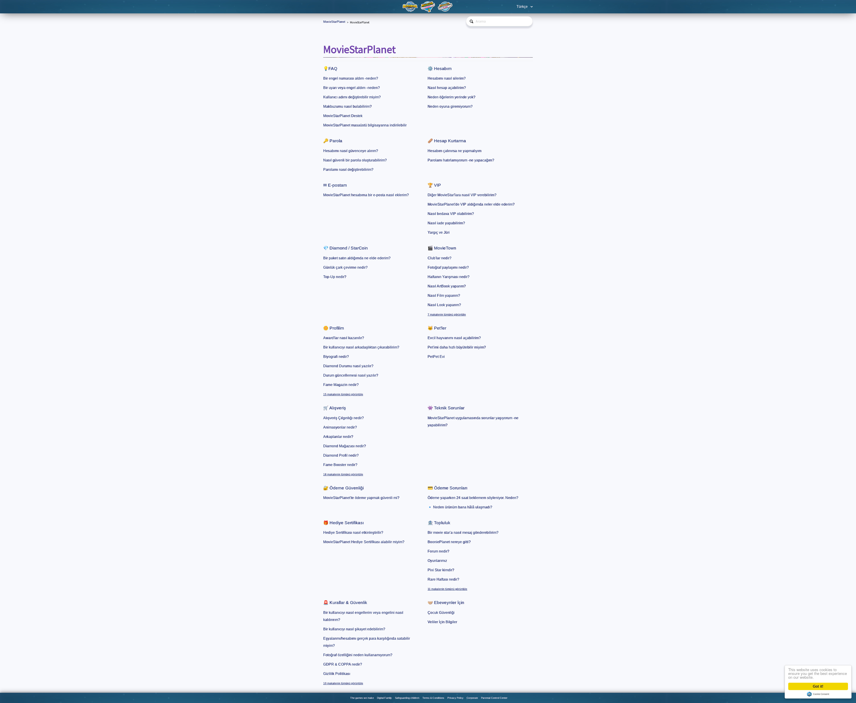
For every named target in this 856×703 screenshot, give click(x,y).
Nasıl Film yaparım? (444, 295)
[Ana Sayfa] (411, 6)
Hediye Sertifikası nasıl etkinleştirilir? (353, 532)
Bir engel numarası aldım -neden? (350, 78)
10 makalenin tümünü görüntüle (343, 683)
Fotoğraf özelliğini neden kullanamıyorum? (357, 655)
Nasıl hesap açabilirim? (447, 88)
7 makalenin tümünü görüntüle (447, 314)
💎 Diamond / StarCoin (345, 248)
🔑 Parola (332, 140)
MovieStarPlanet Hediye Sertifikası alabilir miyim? (363, 542)
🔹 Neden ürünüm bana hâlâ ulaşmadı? (460, 507)
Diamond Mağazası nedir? (344, 446)
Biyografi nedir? (336, 357)
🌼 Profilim (333, 328)
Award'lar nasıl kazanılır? (343, 338)
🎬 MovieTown (442, 248)
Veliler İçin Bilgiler (442, 622)
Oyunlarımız (437, 561)
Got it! (818, 686)
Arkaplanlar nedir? (338, 437)
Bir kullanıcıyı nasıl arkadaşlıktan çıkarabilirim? (361, 347)
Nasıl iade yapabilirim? (446, 223)
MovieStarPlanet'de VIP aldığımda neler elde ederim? (471, 204)
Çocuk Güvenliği (441, 612)
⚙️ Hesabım (440, 68)
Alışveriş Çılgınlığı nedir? (343, 418)
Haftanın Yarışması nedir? (448, 277)
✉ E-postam (335, 185)
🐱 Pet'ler (437, 328)
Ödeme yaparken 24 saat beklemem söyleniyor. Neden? (473, 498)
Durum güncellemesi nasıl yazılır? (350, 375)
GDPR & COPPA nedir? (342, 664)
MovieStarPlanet (334, 21)
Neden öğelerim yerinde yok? (451, 97)
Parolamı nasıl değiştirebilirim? (348, 169)
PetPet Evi (436, 357)
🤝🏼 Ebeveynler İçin (446, 602)
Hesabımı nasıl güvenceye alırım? (350, 151)
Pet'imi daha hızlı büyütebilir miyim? (457, 347)
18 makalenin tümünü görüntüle (343, 474)
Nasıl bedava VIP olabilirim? (451, 214)
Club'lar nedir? (439, 258)
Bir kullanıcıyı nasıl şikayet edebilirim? (354, 629)
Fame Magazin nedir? (341, 385)
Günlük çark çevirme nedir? (345, 267)
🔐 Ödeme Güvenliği (343, 488)
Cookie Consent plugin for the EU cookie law (818, 694)
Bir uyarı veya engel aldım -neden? (351, 88)
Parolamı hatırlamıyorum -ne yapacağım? (461, 160)
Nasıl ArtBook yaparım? (447, 286)
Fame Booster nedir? (340, 465)
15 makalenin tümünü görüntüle (343, 394)
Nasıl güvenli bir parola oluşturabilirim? (355, 160)
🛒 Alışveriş (334, 408)
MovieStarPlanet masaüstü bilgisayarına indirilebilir (365, 125)
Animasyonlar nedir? (340, 427)
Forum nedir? (438, 551)
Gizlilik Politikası (336, 674)
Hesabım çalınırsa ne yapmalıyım (454, 151)
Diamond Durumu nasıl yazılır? (348, 366)
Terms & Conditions (433, 698)
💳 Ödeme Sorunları (447, 488)
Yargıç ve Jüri (439, 232)
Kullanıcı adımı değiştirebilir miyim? (352, 97)
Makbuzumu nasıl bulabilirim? (347, 106)
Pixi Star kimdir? (441, 570)
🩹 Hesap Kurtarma (447, 140)
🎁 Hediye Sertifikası (343, 522)
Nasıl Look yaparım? (444, 305)
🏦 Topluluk (439, 522)
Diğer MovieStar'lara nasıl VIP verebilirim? (462, 195)
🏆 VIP (434, 185)
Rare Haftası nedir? (443, 579)
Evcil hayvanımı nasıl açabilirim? (454, 338)
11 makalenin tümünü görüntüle (447, 589)
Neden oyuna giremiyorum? (450, 106)
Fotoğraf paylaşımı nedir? (448, 267)
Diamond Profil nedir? (341, 455)
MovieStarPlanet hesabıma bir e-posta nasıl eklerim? (366, 195)
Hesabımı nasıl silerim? (447, 78)
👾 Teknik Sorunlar (446, 408)
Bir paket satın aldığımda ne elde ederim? (357, 258)
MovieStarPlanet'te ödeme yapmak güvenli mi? (361, 498)
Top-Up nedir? (334, 277)
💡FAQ (330, 68)
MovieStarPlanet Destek (342, 116)
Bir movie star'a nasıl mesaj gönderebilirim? (463, 532)
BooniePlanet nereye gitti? (449, 542)
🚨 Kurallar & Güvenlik (345, 602)
